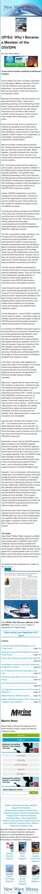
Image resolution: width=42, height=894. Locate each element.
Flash (17, 625)
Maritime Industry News (30, 813)
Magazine (21, 740)
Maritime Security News (27, 810)
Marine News (6, 566)
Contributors (21, 755)
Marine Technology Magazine (9, 878)
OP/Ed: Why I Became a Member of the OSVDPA (20, 658)
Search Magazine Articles (13, 789)
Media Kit (21, 769)
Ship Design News (29, 818)
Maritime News (11, 810)
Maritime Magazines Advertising (24, 806)
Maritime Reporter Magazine (9, 856)
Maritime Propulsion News (19, 823)
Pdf (12, 625)
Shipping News (13, 815)
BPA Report (21, 774)
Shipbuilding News (11, 813)
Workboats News (13, 818)
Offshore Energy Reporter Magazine (22, 880)
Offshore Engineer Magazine (35, 878)
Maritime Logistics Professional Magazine (36, 857)
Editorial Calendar (21, 765)
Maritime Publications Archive (17, 805)
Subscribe (21, 735)
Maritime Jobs (26, 825)
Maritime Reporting (28, 815)
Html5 (24, 625)
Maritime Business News (14, 820)
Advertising (21, 760)
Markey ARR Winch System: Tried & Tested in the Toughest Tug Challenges (21, 700)
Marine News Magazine (22, 856)
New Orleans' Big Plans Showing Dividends (18, 683)
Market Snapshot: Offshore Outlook (15, 695)
